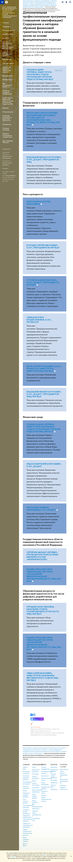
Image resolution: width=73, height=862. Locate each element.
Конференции (7, 124)
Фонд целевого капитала (25, 801)
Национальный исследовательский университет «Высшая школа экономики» (44, 748)
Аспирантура (35, 787)
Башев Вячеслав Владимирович (7, 157)
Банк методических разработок (7, 85)
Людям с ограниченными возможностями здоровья (27, 832)
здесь (44, 855)
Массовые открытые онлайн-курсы (64, 787)
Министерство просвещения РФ (64, 781)
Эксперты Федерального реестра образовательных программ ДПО (7, 45)
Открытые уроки (7, 112)
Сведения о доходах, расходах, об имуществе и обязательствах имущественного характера (27, 815)
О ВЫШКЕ (26, 764)
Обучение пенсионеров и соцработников (7, 135)
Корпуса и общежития (26, 787)
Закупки (25, 790)
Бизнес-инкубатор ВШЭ (35, 802)
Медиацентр (54, 782)
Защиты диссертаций (44, 783)
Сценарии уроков (8, 63)
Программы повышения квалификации (7, 92)
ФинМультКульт (7, 80)
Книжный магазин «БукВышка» (54, 775)
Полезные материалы (5, 129)
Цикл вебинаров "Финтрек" (7, 141)
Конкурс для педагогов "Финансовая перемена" (6, 69)
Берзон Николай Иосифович (7, 164)
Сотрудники (6, 26)
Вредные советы (7, 76)
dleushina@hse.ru (11, 175)
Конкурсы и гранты (44, 792)
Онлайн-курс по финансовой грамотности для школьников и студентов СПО (7, 101)
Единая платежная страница (26, 839)
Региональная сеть (8, 30)
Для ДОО (5, 38)
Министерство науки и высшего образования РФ (64, 773)
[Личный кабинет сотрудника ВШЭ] (66, 2)
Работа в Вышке (25, 844)
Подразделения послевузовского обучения (35, 750)
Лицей (34, 767)
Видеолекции (6, 59)
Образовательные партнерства (37, 807)
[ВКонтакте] (31, 715)
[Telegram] (34, 715)
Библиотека (54, 767)
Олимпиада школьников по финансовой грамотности (7, 118)
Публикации (54, 789)
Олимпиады (35, 774)
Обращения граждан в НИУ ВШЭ (26, 795)
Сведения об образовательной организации (28, 825)
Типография (54, 780)
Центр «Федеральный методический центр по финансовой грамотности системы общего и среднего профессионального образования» (45, 751)
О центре (5, 23)
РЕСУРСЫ (54, 764)
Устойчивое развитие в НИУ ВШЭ (26, 777)
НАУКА (43, 764)
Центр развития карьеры (34, 796)
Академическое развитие (45, 788)
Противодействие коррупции (28, 806)
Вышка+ (34, 780)
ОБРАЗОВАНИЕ (37, 764)
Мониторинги (45, 776)
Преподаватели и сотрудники (27, 783)
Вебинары (5, 108)
